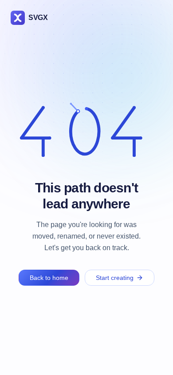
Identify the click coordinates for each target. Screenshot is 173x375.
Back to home (49, 277)
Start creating (115, 277)
